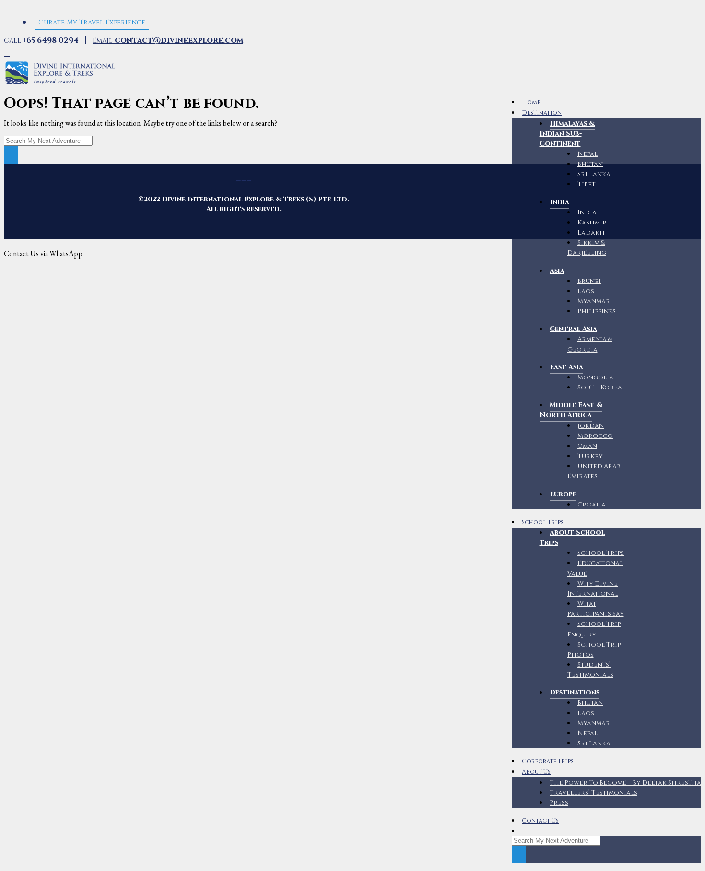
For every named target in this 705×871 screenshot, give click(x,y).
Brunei (589, 281)
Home (531, 102)
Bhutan (590, 164)
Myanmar (593, 301)
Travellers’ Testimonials (593, 793)
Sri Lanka (594, 174)
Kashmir (592, 222)
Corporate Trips (548, 761)
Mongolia (595, 377)
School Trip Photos (594, 649)
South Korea (599, 387)
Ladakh (591, 232)
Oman (587, 446)
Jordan (590, 426)
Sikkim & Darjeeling (586, 247)
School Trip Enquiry (594, 629)
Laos (585, 291)
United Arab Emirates (594, 471)
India (587, 212)
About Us (536, 772)
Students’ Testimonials (590, 669)
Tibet (586, 184)
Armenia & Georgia (589, 344)
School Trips (543, 522)
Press (559, 803)
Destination (542, 113)
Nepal (587, 154)
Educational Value (595, 568)
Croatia (591, 504)
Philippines (596, 311)
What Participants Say (595, 609)
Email (168, 40)
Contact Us (540, 821)
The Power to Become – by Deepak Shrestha (625, 782)
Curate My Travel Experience (91, 22)
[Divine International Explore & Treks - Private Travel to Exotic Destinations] (60, 85)
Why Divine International (592, 588)
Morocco (595, 436)
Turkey (590, 456)
